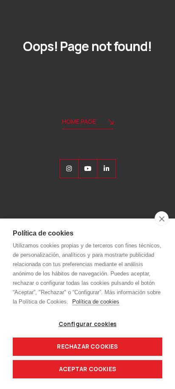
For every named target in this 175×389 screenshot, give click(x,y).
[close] (162, 218)
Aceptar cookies (87, 369)
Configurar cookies (88, 324)
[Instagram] (69, 168)
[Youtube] (88, 168)
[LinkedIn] (106, 168)
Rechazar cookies (87, 346)
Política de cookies (95, 301)
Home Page (79, 121)
